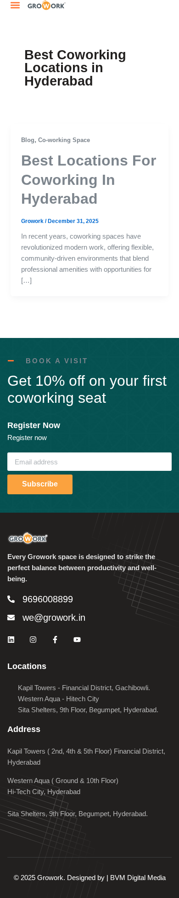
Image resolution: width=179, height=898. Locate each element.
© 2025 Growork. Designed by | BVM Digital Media (90, 877)
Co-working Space (64, 140)
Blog (27, 140)
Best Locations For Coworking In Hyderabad (88, 179)
